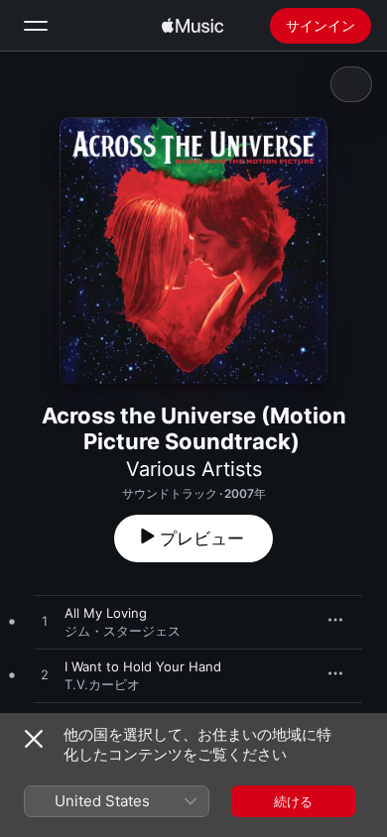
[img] (192, 26)
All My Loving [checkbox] (105, 613)
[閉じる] (34, 739)
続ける (293, 801)
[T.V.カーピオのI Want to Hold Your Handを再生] (44, 675)
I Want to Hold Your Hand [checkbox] (142, 666)
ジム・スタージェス (122, 631)
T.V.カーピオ (102, 684)
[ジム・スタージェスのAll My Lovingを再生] (44, 622)
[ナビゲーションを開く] (36, 26)
